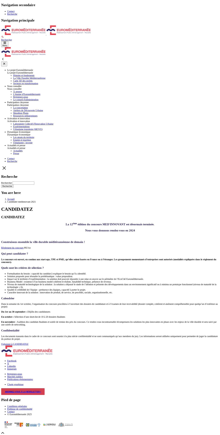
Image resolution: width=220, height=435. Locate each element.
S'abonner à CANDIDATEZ (14, 344)
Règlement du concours (12, 247)
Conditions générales (17, 406)
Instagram (11, 369)
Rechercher (7, 183)
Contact (11, 11)
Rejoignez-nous (20, 97)
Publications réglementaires (20, 379)
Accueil (11, 199)
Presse (16, 153)
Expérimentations (21, 126)
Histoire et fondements (23, 75)
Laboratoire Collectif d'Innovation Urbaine (33, 124)
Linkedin (11, 366)
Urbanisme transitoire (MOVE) (28, 129)
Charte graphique (15, 384)
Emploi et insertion (22, 140)
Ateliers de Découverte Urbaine (28, 110)
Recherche (12, 14)
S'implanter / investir (22, 142)
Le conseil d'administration (25, 99)
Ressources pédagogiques (25, 116)
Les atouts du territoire (23, 137)
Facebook (11, 361)
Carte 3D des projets (22, 81)
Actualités (18, 150)
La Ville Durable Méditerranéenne (29, 78)
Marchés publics (15, 376)
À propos (17, 91)
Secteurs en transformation (25, 83)
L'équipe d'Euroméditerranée (26, 94)
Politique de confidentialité (19, 409)
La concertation (20, 107)
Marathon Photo (20, 113)
